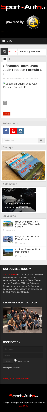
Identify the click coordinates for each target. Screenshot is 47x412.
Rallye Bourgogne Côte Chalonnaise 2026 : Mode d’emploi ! (27, 224)
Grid (4, 60)
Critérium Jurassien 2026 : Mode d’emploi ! (28, 250)
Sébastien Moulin (16, 78)
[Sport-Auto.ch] (23, 7)
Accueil (12, 51)
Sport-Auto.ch (10, 274)
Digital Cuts (23, 406)
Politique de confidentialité (15, 378)
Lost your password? (13, 367)
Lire (6, 114)
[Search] (41, 140)
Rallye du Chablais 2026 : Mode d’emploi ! (27, 237)
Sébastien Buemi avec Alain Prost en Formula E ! (22, 69)
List (9, 60)
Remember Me (23, 361)
